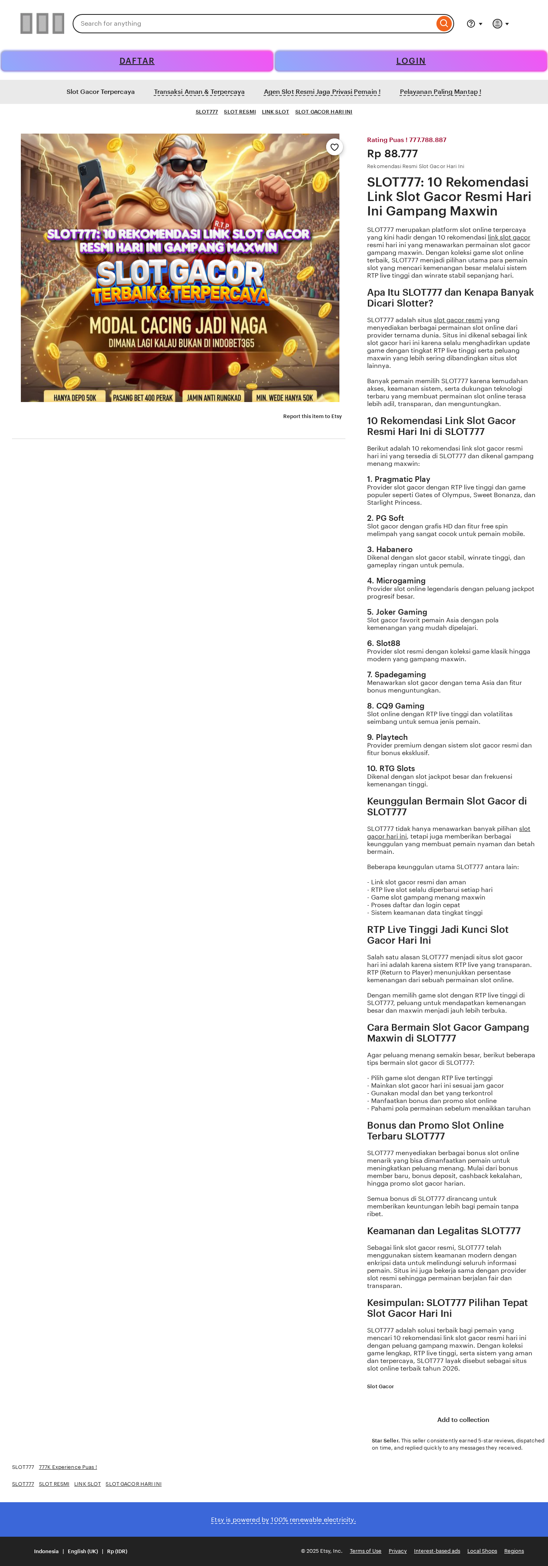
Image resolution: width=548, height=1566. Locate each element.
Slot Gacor (380, 1386)
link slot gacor (509, 237)
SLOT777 (207, 112)
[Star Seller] (399, 1387)
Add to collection (462, 1420)
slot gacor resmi (458, 320)
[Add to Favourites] (334, 146)
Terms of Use (366, 1551)
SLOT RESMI (240, 112)
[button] (75, 1551)
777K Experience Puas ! (68, 1467)
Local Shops (482, 1551)
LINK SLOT (275, 112)
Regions (514, 1551)
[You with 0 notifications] (501, 23)
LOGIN (411, 61)
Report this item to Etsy (312, 416)
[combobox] (253, 23)
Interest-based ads (437, 1551)
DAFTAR (137, 61)
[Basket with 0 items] (524, 23)
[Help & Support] (474, 23)
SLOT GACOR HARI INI (323, 112)
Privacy (398, 1551)
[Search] (444, 23)
